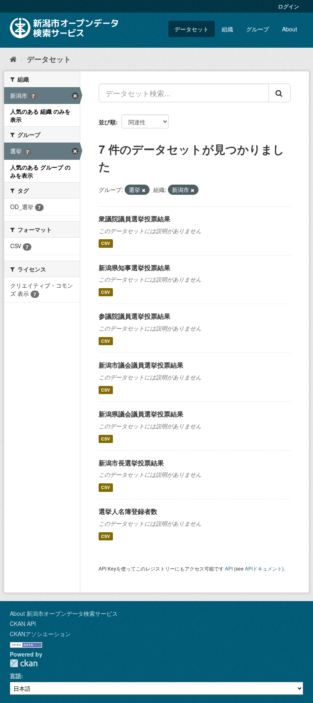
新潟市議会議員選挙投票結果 (141, 365)
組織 (227, 29)
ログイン (288, 6)
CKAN (23, 663)
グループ (257, 29)
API (229, 568)
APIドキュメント (263, 568)
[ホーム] (13, 58)
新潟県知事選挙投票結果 (134, 267)
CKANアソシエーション (40, 634)
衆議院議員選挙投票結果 (134, 218)
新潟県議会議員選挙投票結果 (141, 414)
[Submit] (280, 93)
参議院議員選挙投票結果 (134, 316)
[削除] (143, 190)
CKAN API (23, 623)
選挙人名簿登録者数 (128, 511)
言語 (15, 676)
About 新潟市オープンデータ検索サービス (64, 613)
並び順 (107, 122)
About (289, 29)
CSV (105, 243)
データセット (191, 29)
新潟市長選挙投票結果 (131, 462)
